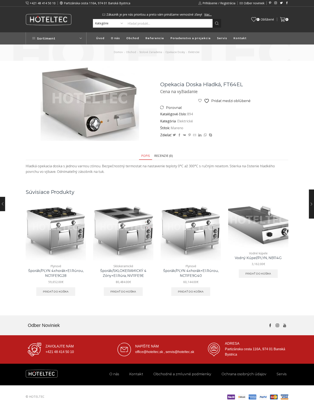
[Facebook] (287, 3)
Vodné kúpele (258, 253)
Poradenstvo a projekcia (190, 38)
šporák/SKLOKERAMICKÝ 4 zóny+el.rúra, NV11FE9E (123, 273)
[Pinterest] (270, 3)
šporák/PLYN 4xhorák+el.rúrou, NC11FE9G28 (56, 273)
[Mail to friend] (194, 135)
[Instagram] (275, 3)
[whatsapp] (205, 135)
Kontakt (240, 38)
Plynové (55, 266)
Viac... (208, 14)
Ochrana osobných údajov (244, 374)
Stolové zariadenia (150, 52)
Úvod (100, 38)
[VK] (184, 135)
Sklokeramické (123, 266)
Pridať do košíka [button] (78, 241)
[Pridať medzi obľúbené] (78, 251)
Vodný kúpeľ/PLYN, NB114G (258, 258)
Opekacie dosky (175, 52)
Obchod (132, 38)
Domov (118, 52)
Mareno (177, 128)
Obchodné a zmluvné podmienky (182, 374)
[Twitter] (281, 3)
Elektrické (194, 52)
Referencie (154, 38)
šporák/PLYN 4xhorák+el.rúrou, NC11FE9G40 (191, 273)
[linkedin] (199, 135)
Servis (222, 38)
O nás (115, 38)
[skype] (210, 135)
